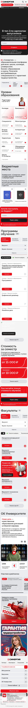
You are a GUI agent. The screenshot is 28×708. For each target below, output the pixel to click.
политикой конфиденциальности (10, 404)
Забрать (14, 621)
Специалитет (20, 662)
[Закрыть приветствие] (1, 693)
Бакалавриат (12, 662)
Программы (11, 701)
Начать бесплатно (7, 4)
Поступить (6, 445)
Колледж (4, 662)
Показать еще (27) (14, 505)
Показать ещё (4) (14, 381)
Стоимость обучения (20, 701)
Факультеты (5, 701)
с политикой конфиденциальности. (11, 53)
